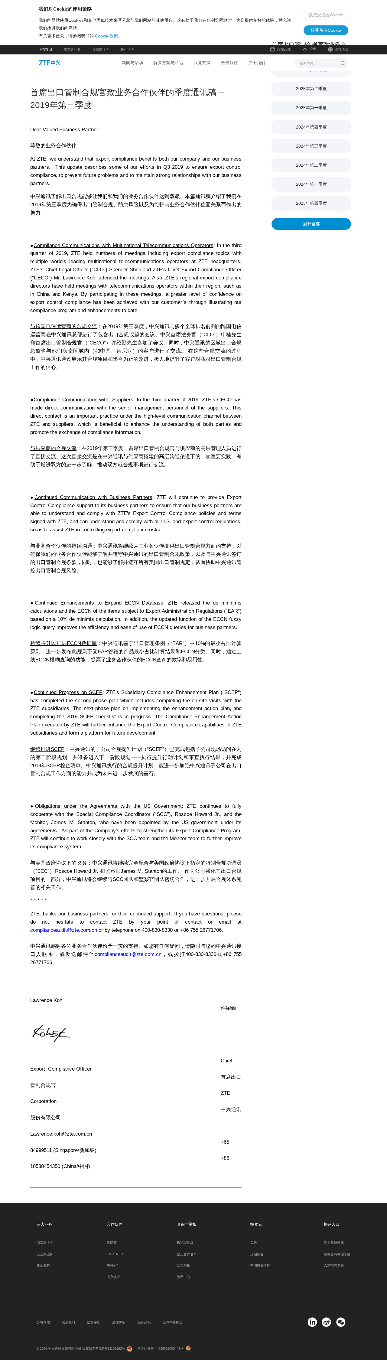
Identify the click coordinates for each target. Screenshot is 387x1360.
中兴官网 (45, 49)
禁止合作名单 (187, 1254)
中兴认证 (113, 1277)
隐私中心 (183, 1277)
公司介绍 (43, 1322)
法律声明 (118, 1322)
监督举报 (183, 1265)
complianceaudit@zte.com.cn (64, 930)
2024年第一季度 (311, 184)
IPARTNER (115, 1254)
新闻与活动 (132, 62)
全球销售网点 (173, 1322)
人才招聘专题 (334, 1265)
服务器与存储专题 (337, 1254)
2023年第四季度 (311, 203)
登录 (313, 49)
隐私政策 (144, 1322)
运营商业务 (101, 49)
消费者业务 (72, 49)
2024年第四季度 (311, 127)
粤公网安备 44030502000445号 (160, 1348)
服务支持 (202, 62)
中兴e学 (113, 1265)
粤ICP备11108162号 (110, 1348)
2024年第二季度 (311, 165)
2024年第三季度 (311, 146)
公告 (253, 1242)
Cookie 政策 (106, 36)
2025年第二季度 (311, 88)
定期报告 (257, 1254)
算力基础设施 (334, 1242)
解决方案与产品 (168, 62)
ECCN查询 (185, 1242)
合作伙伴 (229, 62)
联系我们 (68, 1322)
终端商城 (284, 49)
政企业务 (127, 49)
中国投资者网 (260, 1265)
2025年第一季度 (311, 107)
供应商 (112, 1242)
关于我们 (256, 62)
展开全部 (311, 223)
